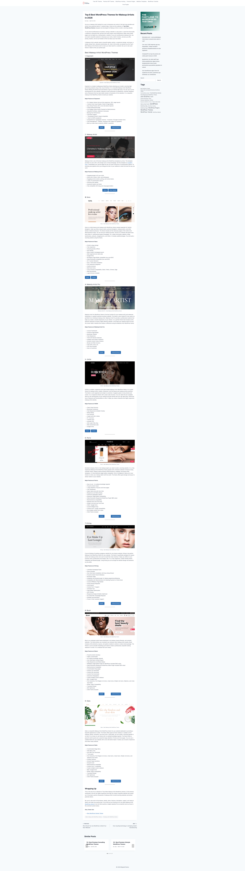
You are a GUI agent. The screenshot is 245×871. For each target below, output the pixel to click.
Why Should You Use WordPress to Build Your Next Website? (94, 825)
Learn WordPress (145, 96)
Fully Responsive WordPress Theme (149, 94)
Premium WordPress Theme (146, 98)
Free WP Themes (97, 1)
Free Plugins (125, 4)
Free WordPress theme (145, 93)
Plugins (151, 96)
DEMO (101, 127)
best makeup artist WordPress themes (93, 816)
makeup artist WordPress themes (110, 816)
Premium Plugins (131, 1)
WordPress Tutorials (153, 1)
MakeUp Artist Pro (93, 284)
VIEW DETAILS (116, 127)
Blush (89, 610)
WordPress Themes (147, 110)
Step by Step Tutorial (145, 104)
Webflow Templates (141, 1)
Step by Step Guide (156, 101)
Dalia (88, 701)
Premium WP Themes (108, 1)
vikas (87, 20)
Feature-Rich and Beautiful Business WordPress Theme (150, 90)
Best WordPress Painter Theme (95, 813)
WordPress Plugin (144, 107)
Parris (89, 438)
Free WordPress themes (155, 93)
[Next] (133, 846)
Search (142, 78)
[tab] (107, 853)
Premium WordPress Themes (147, 100)
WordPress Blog (144, 105)
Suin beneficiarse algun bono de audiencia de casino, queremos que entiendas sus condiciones (151, 72)
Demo (105, 190)
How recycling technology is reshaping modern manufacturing (125, 825)
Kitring (89, 523)
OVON (89, 359)
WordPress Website (157, 112)
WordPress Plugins (154, 108)
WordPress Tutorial (146, 112)
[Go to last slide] (87, 846)
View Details (113, 190)
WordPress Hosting (120, 1)
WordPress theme (89, 804)
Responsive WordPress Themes (146, 101)
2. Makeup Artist (91, 134)
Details (94, 277)
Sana (88, 197)
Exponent (89, 56)
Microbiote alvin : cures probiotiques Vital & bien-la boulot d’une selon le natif (151, 39)
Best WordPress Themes (145, 88)
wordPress (154, 104)
